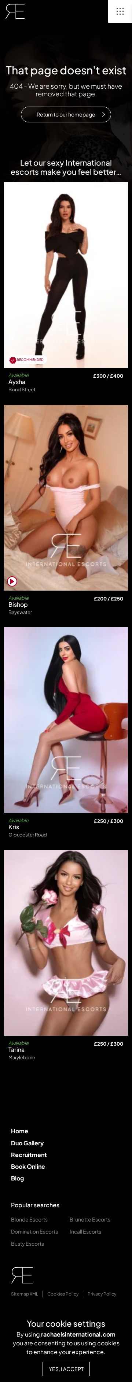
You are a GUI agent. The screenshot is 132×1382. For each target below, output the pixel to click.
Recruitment (29, 1155)
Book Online (28, 1166)
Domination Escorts (34, 1231)
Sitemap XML (24, 1294)
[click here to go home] (15, 11)
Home (19, 1131)
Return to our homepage (66, 114)
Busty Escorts (27, 1243)
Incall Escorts (85, 1231)
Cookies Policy (62, 1294)
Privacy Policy (102, 1294)
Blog (17, 1178)
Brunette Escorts (90, 1219)
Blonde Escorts (29, 1219)
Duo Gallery (27, 1143)
